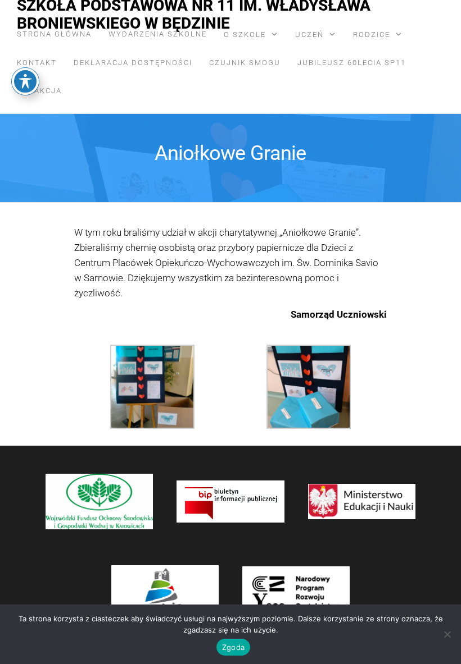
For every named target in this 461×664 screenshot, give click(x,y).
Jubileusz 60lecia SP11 (351, 62)
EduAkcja (39, 90)
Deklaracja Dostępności (133, 62)
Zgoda (233, 647)
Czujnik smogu (245, 62)
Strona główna (54, 34)
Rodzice (371, 34)
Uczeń (309, 34)
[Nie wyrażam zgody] (447, 634)
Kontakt (37, 62)
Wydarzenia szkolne (158, 34)
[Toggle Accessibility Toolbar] (25, 81)
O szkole (245, 34)
